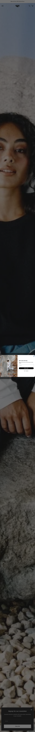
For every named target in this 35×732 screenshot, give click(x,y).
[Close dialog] (34, 356)
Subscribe (26, 368)
